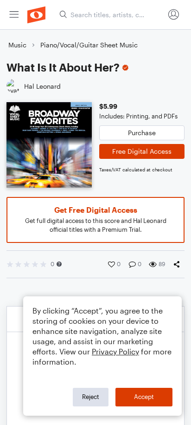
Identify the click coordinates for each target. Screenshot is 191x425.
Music (17, 45)
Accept (144, 396)
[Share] (178, 264)
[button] (59, 264)
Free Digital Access (142, 151)
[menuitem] (14, 14)
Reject (90, 396)
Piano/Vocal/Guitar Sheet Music (89, 45)
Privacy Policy (115, 351)
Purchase (142, 133)
